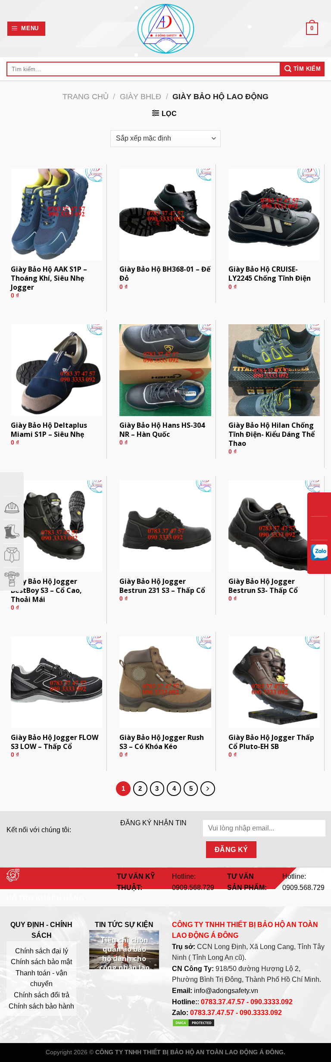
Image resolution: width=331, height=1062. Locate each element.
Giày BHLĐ (140, 96)
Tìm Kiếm (306, 69)
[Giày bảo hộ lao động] (12, 531)
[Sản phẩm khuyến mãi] (12, 484)
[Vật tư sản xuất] (12, 579)
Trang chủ (85, 96)
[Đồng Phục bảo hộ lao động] (12, 555)
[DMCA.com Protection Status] (193, 1024)
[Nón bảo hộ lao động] (12, 508)
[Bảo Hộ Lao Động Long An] (165, 28)
